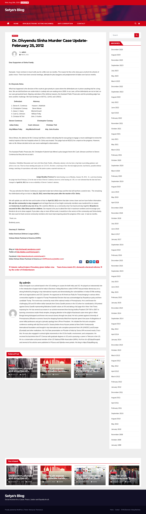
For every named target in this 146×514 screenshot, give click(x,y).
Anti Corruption (65, 23)
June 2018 (115, 229)
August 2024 (115, 55)
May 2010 (114, 424)
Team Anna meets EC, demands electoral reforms (78, 267)
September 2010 (117, 413)
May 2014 (114, 329)
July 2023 (114, 71)
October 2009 (116, 440)
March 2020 (115, 171)
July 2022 (114, 102)
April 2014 (115, 334)
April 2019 (115, 202)
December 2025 (117, 49)
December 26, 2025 (17, 482)
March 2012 (115, 376)
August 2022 (115, 97)
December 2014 (117, 308)
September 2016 (117, 245)
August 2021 (115, 134)
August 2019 (115, 187)
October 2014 (116, 313)
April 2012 (115, 371)
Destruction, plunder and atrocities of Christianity (21, 371)
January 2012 (116, 387)
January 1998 (116, 445)
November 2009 (117, 434)
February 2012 (116, 382)
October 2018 (116, 218)
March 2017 (115, 234)
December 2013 (117, 345)
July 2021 (114, 139)
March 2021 (115, 150)
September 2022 (117, 92)
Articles (15, 35)
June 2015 (115, 287)
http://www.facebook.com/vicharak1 (31, 256)
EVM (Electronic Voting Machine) (130, 510)
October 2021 (116, 129)
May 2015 (114, 292)
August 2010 (115, 419)
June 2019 (115, 192)
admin (24, 52)
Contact (81, 23)
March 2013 (115, 355)
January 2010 (116, 429)
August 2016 (115, 250)
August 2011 (115, 397)
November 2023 (117, 60)
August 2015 (115, 276)
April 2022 (115, 113)
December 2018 (117, 208)
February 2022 (116, 118)
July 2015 (114, 281)
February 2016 (116, 255)
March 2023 (115, 81)
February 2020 (116, 176)
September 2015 (117, 271)
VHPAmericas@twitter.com (53, 259)
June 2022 (115, 107)
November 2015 (117, 266)
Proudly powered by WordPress (14, 510)
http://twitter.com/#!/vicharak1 (28, 252)
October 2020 (116, 160)
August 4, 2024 (50, 482)
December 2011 (117, 392)
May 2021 (114, 144)
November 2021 (117, 123)
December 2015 (117, 260)
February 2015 (116, 297)
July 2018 (114, 223)
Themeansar (39, 510)
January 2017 (116, 239)
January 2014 (116, 339)
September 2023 (117, 65)
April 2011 (115, 403)
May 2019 (114, 197)
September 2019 (117, 181)
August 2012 (115, 361)
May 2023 (114, 76)
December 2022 (117, 86)
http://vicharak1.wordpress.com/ (28, 249)
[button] (135, 23)
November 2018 (117, 213)
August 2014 (115, 324)
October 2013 (116, 350)
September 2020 (117, 165)
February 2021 (116, 155)
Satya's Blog (14, 10)
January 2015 (116, 303)
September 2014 (117, 318)
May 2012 (114, 366)
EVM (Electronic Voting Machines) (38, 23)
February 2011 (116, 408)
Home (16, 23)
